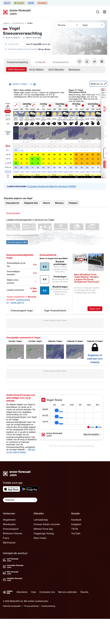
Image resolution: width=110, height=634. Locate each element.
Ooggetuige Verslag (44, 533)
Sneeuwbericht (12, 202)
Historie (46, 202)
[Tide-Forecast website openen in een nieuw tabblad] (31, 3)
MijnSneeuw (9, 542)
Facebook (76, 519)
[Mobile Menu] (104, 11)
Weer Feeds (40, 538)
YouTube (75, 533)
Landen (6, 23)
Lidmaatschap (41, 519)
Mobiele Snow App (43, 528)
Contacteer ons (47, 592)
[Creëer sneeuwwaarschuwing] (87, 61)
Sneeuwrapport (10, 528)
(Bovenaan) (16, 69)
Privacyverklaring (31, 606)
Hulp (33, 592)
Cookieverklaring (48, 606)
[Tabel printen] (102, 61)
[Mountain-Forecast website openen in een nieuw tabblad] (19, 3)
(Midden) (36, 69)
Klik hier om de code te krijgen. (20, 450)
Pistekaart (73, 202)
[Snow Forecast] (16, 12)
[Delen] (94, 61)
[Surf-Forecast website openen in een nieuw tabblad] (7, 3)
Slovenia (18, 23)
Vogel (30, 23)
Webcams (59, 202)
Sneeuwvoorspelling (17, 62)
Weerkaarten (74, 69)
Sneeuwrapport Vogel (22, 310)
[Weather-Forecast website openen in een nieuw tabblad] (42, 3)
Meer (8, 134)
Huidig (38, 62)
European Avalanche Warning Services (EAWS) (52, 186)
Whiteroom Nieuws (12, 533)
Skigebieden (9, 519)
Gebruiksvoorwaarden (12, 606)
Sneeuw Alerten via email (47, 524)
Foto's (6, 538)
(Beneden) (56, 69)
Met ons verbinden (67, 592)
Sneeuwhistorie (61, 62)
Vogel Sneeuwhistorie (55, 310)
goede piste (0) (17, 302)
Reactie (84, 592)
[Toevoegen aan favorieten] (79, 61)
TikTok (74, 528)
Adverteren (22, 592)
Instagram (76, 524)
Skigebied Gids (31, 202)
